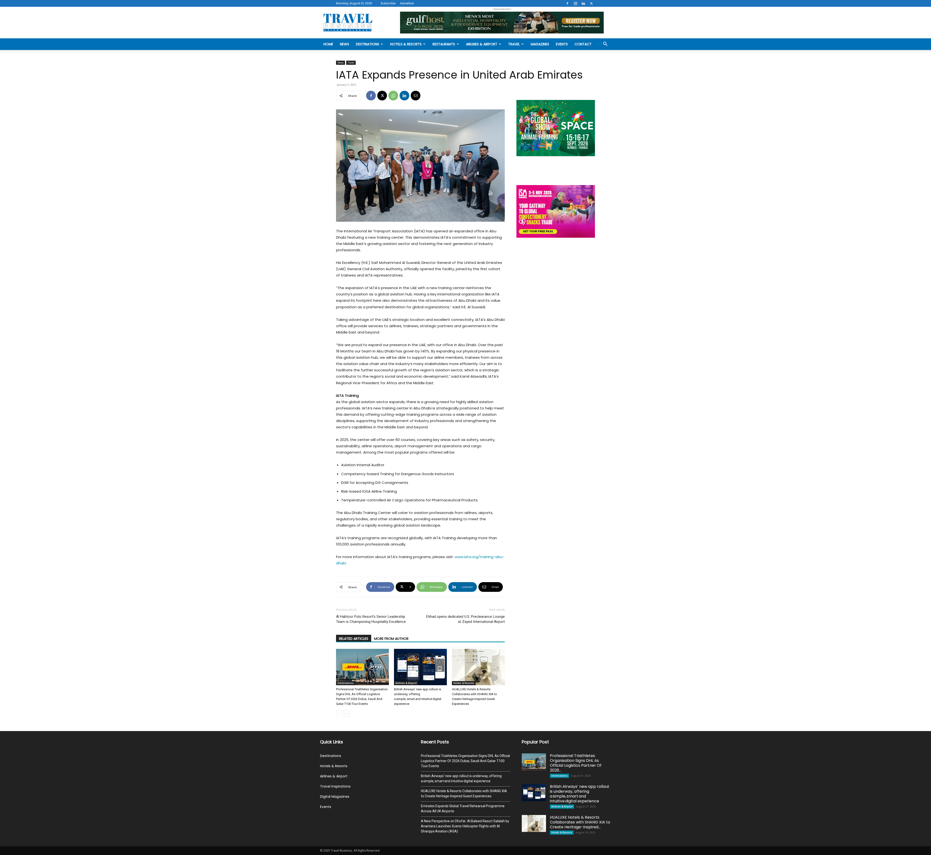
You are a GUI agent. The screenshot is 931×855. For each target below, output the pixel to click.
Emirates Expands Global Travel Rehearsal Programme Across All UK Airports (463, 808)
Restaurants (444, 44)
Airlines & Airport (481, 44)
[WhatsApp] (393, 95)
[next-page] (347, 713)
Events (562, 44)
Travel (514, 44)
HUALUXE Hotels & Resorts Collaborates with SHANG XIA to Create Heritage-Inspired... (580, 822)
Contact (583, 44)
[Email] (415, 95)
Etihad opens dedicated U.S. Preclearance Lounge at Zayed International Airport (465, 619)
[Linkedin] (583, 3)
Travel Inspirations (335, 786)
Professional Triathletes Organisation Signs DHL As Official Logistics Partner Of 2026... (576, 763)
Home (328, 44)
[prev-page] (339, 713)
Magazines (540, 44)
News (344, 44)
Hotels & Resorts (406, 44)
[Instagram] (575, 3)
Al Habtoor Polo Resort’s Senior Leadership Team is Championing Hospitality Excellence (371, 619)
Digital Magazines (334, 796)
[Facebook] (567, 3)
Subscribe (388, 3)
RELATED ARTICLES (353, 638)
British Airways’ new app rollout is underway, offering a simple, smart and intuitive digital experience (461, 778)
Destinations (367, 44)
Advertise (407, 3)
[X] (591, 3)
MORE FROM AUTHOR (391, 638)
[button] (605, 44)
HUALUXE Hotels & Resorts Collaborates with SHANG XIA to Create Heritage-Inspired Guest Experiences (464, 793)
